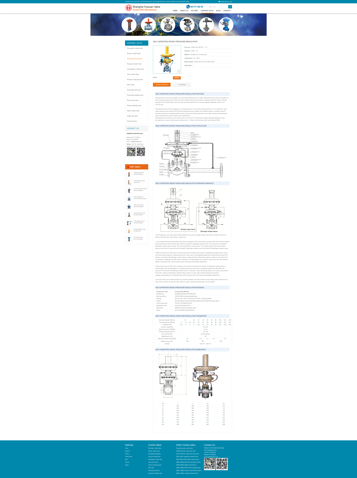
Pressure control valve (134, 64)
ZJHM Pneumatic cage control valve (186, 451)
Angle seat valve (132, 116)
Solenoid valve (132, 121)
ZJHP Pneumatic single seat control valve (187, 453)
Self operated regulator (134, 58)
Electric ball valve (133, 100)
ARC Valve (130, 85)
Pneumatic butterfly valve (135, 95)
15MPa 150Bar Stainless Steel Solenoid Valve (188, 470)
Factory (194, 10)
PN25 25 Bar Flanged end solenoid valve (187, 456)
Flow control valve (133, 74)
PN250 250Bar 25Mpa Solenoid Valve (186, 465)
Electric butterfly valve (134, 105)
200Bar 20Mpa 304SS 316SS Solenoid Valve (188, 467)
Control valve (207, 10)
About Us (184, 10)
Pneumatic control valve (135, 48)
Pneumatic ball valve (134, 90)
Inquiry (127, 465)
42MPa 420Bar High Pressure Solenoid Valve (188, 462)
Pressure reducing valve (135, 79)
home (175, 10)
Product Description (162, 84)
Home (126, 448)
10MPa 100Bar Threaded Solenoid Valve (187, 473)
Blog (218, 10)
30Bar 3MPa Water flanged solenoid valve (187, 459)
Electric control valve (134, 53)
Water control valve (133, 111)
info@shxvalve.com (226, 1)
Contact (227, 10)
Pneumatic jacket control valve (184, 448)
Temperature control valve (135, 69)
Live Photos (182, 84)
